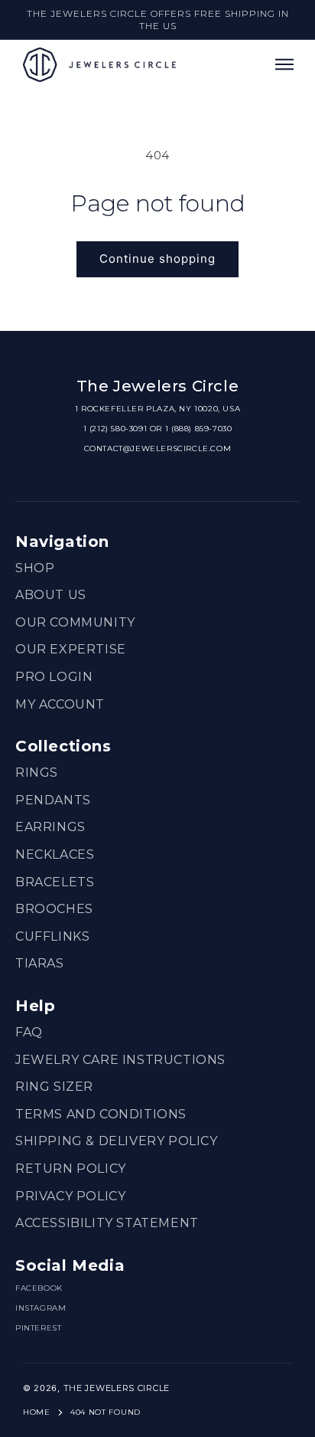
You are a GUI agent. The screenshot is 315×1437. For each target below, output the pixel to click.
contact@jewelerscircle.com (158, 448)
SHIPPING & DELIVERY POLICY (116, 1141)
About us (50, 595)
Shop (34, 568)
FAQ (29, 1032)
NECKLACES (54, 854)
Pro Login (54, 676)
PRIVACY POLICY (70, 1196)
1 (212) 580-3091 (115, 429)
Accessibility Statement (107, 1223)
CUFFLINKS (52, 936)
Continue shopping (157, 258)
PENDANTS (53, 800)
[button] (284, 64)
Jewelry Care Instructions (120, 1059)
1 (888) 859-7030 (198, 429)
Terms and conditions (101, 1114)
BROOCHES (54, 909)
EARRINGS (50, 827)
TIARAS (39, 963)
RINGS (36, 772)
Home (36, 1412)
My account (60, 704)
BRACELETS (54, 882)
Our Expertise (70, 649)
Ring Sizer (54, 1086)
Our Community (75, 622)
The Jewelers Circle (116, 1388)
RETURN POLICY (70, 1168)
